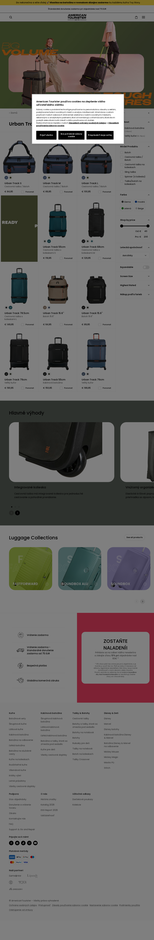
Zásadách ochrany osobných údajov (87, 123)
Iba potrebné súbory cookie (71, 135)
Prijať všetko (46, 135)
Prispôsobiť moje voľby (100, 135)
